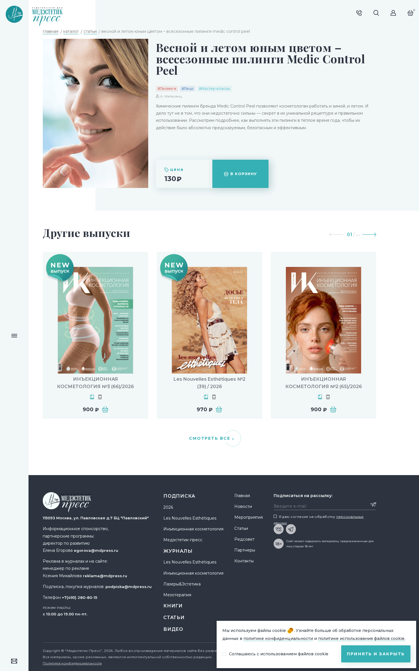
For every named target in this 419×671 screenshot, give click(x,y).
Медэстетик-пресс (182, 539)
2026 (168, 507)
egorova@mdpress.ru (96, 550)
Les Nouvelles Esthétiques (189, 518)
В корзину (243, 173)
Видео (173, 629)
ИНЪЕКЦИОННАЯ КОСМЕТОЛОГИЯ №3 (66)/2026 (95, 382)
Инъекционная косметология (193, 529)
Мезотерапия (177, 594)
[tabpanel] (95, 335)
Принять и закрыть (376, 653)
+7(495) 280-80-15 (79, 597)
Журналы (178, 551)
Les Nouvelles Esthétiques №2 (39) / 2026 (209, 382)
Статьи (174, 617)
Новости (243, 506)
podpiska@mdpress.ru (128, 586)
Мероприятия (248, 517)
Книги (173, 606)
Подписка (179, 496)
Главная (242, 495)
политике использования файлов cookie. (361, 638)
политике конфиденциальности (278, 638)
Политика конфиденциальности (72, 663)
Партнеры (244, 550)
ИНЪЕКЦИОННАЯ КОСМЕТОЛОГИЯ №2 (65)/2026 (323, 382)
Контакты (244, 560)
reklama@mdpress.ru (105, 575)
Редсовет (244, 539)
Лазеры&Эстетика (182, 584)
